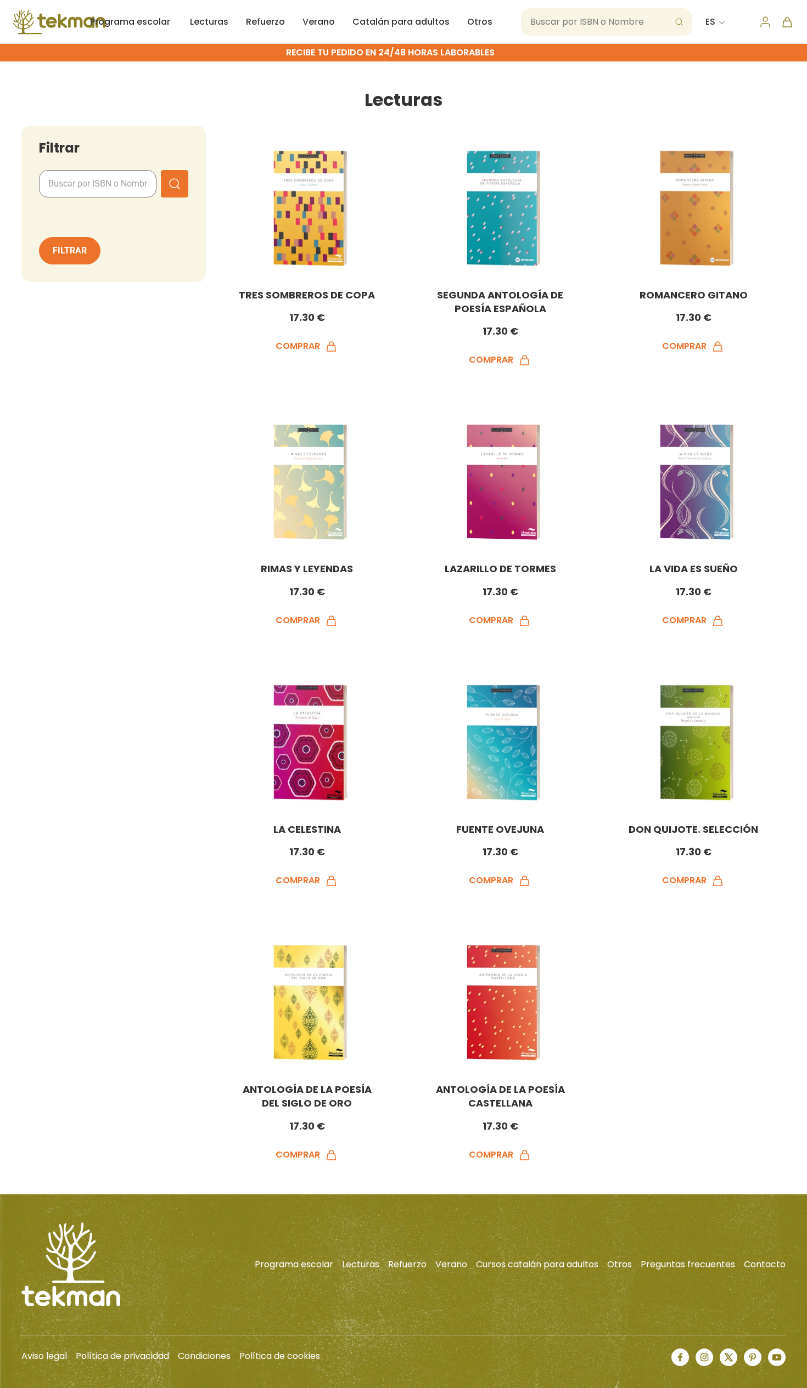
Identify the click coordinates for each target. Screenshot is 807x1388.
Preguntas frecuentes (688, 1264)
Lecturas (209, 21)
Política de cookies (279, 1356)
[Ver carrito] (787, 22)
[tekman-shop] (59, 22)
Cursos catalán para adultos (537, 1264)
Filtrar (70, 250)
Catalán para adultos (401, 21)
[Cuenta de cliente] (765, 22)
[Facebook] (680, 1357)
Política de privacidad (122, 1356)
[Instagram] (704, 1357)
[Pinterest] (752, 1357)
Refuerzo (265, 21)
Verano (318, 21)
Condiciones (204, 1356)
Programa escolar (130, 21)
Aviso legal (44, 1356)
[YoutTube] (777, 1357)
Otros (479, 21)
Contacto (765, 1264)
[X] (728, 1357)
